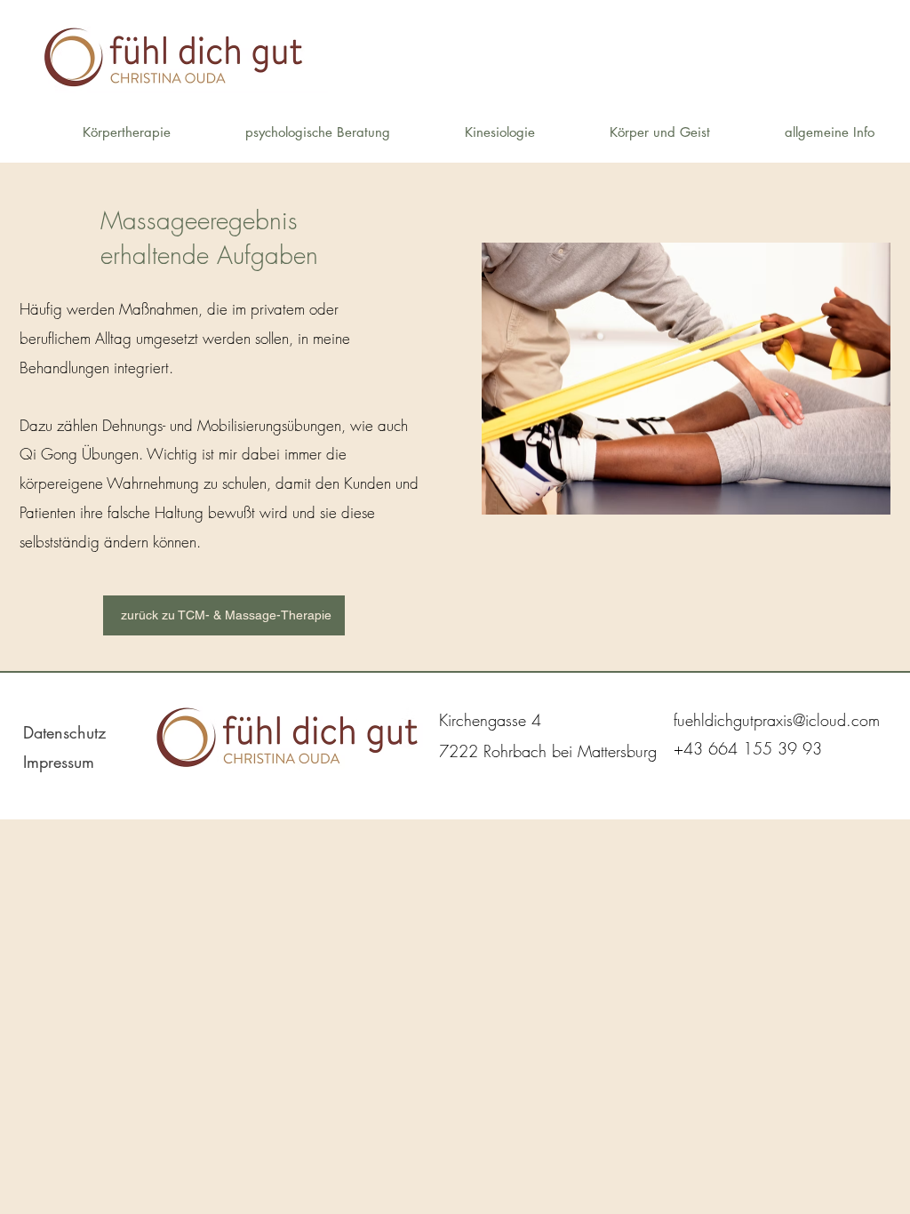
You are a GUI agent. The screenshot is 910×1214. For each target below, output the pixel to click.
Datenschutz (64, 732)
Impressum (58, 761)
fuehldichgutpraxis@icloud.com (777, 720)
